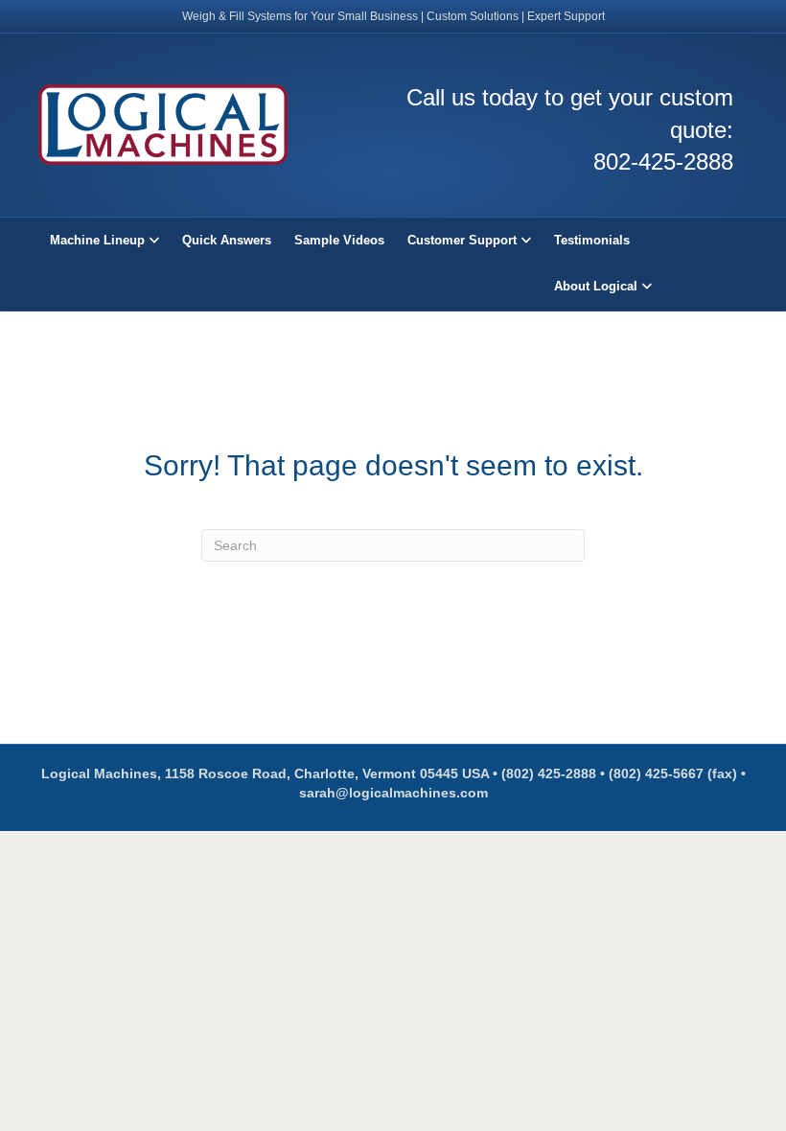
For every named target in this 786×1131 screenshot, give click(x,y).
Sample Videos (339, 240)
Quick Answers (226, 240)
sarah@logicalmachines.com (393, 792)
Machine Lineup (97, 240)
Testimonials (592, 240)
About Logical (595, 286)
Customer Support (462, 240)
